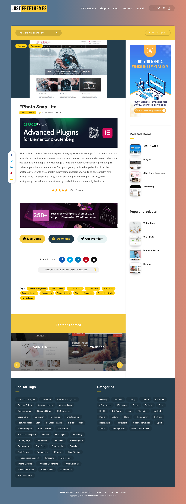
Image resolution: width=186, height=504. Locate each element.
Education (39, 417)
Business (21, 46)
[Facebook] (154, 8)
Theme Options (63, 293)
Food (161, 405)
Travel (102, 428)
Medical (157, 411)
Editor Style (108, 289)
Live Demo (34, 238)
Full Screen (63, 428)
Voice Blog (149, 223)
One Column (23, 446)
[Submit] (57, 32)
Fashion (148, 405)
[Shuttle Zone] (135, 149)
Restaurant (122, 423)
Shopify (104, 8)
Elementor (55, 417)
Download (63, 238)
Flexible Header (75, 423)
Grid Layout (60, 434)
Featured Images (29, 293)
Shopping (49, 458)
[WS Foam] (135, 240)
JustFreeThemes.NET (89, 496)
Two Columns (27, 298)
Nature (115, 417)
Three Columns (72, 464)
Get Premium (94, 238)
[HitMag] (135, 267)
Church (145, 399)
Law (130, 411)
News (126, 417)
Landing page (24, 440)
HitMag (147, 264)
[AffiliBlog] (135, 190)
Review (57, 452)
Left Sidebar (42, 440)
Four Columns (44, 428)
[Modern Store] (135, 254)
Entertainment (72, 417)
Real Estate (104, 423)
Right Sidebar (74, 452)
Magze (147, 159)
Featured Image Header (29, 423)
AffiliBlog (148, 186)
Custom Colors (57, 289)
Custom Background (37, 289)
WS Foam (148, 237)
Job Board (116, 411)
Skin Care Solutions (154, 173)
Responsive (42, 452)
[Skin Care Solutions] (135, 176)
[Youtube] (169, 8)
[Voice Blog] (135, 227)
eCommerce (105, 405)
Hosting (106, 492)
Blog (115, 8)
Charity (132, 399)
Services (114, 492)
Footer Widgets (25, 428)
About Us (64, 492)
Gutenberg (77, 434)
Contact (123, 492)
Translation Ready (105, 293)
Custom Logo (65, 405)
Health (102, 411)
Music (102, 417)
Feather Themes (68, 325)
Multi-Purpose (76, 440)
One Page (40, 446)
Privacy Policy (87, 492)
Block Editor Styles (26, 399)
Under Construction (140, 428)
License (98, 492)
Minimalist (58, 440)
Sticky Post (65, 458)
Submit (140, 8)
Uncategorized (118, 428)
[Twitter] (158, 8)
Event (135, 405)
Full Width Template (27, 434)
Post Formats (24, 452)
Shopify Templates (141, 423)
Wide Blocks (66, 469)
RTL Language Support (28, 458)
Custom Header (75, 289)
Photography (36, 46)
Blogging (103, 399)
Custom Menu (92, 289)
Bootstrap (46, 399)
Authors (127, 8)
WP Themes (87, 8)
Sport (159, 423)
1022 (61, 113)
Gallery (45, 434)
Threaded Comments (83, 293)
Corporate (159, 399)
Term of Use (74, 492)
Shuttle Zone (150, 146)
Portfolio (73, 446)
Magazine (142, 411)
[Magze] (135, 163)
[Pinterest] (164, 8)
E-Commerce (63, 411)
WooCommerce (25, 475)
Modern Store (151, 250)
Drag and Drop (44, 411)
